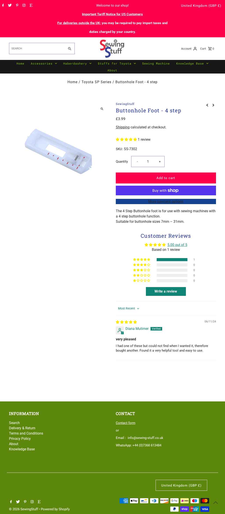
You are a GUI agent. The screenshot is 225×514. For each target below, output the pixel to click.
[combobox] (36, 48)
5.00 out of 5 (177, 245)
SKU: (119, 149)
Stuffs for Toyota (114, 63)
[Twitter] (9, 5)
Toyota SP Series (96, 82)
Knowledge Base (190, 63)
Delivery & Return (22, 428)
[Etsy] (30, 5)
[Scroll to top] (216, 502)
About (112, 70)
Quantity (122, 162)
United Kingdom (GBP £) (201, 6)
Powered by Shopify (55, 509)
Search (14, 423)
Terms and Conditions (26, 433)
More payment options (165, 201)
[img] (126, 322)
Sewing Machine (156, 63)
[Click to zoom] (102, 109)
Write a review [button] (165, 291)
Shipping (123, 127)
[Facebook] (2, 5)
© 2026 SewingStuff (24, 509)
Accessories (42, 63)
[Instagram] (23, 5)
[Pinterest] (16, 5)
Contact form (125, 423)
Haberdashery (75, 63)
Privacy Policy (20, 439)
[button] (127, 139)
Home (20, 63)
